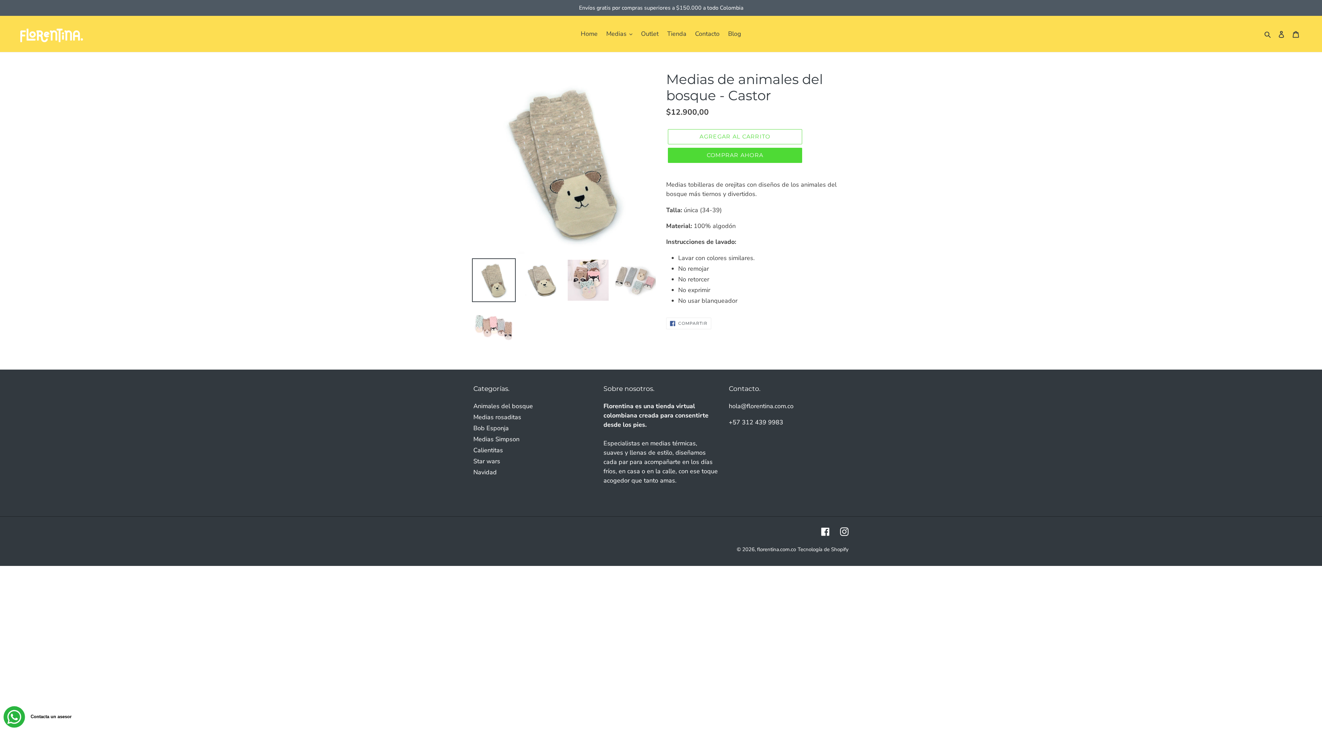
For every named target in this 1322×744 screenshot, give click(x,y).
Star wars (486, 461)
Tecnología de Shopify (823, 549)
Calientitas (488, 450)
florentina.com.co (776, 549)
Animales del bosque (503, 406)
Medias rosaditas (497, 417)
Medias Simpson (496, 439)
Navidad (485, 472)
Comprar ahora (735, 155)
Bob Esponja (491, 428)
